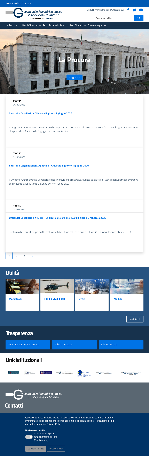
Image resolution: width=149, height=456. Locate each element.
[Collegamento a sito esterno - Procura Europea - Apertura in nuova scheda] (84, 373)
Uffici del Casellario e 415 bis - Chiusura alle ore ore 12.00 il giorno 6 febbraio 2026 (57, 218)
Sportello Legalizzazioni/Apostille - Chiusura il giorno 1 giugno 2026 (49, 166)
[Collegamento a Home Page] (34, 13)
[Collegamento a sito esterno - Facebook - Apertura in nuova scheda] (128, 10)
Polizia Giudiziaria (54, 299)
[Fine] (41, 255)
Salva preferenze (36, 448)
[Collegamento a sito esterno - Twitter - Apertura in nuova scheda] (134, 10)
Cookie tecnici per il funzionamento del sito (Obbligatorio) (45, 437)
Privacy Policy (56, 448)
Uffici (82, 299)
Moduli (118, 299)
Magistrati (15, 299)
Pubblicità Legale (63, 344)
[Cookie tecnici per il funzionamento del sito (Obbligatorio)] (29, 437)
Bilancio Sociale (109, 344)
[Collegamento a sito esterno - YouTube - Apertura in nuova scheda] (141, 10)
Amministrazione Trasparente (23, 344)
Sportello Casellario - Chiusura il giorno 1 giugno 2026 (40, 113)
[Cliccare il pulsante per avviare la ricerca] (138, 18)
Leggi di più (74, 77)
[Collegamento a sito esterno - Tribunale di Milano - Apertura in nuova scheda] (106, 372)
